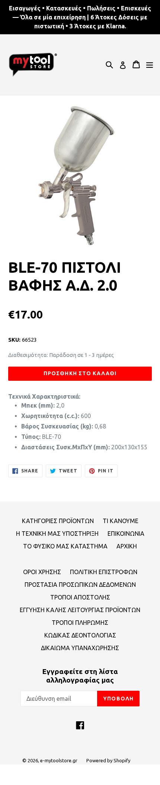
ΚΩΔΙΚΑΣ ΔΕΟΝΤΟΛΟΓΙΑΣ (80, 635)
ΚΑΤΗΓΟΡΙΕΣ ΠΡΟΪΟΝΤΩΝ (58, 520)
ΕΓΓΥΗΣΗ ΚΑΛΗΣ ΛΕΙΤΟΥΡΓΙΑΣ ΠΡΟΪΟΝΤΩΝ (80, 610)
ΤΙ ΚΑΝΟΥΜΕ (120, 520)
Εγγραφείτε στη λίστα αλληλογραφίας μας (80, 675)
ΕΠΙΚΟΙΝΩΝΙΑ (126, 533)
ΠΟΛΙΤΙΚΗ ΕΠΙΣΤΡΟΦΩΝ (103, 572)
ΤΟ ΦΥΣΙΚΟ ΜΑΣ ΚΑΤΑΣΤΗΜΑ (65, 546)
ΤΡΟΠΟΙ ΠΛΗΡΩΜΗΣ (80, 622)
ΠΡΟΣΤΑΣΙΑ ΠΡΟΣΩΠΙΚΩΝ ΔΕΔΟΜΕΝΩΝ (80, 584)
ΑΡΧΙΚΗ (126, 546)
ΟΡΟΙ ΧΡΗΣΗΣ (42, 572)
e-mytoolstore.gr (58, 760)
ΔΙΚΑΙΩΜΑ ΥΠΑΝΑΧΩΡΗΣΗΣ (80, 648)
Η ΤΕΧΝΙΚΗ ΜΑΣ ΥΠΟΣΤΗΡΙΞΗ (57, 533)
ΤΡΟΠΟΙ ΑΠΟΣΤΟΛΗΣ (80, 597)
